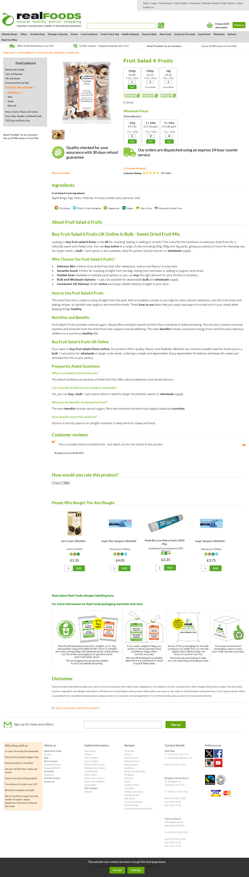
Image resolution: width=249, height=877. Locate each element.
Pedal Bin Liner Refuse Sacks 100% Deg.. (165, 542)
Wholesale (219, 34)
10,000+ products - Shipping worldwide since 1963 (104, 46)
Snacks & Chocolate (184, 34)
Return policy (90, 774)
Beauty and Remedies (135, 771)
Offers (23, 34)
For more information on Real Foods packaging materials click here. (97, 604)
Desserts (128, 778)
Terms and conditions (94, 781)
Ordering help (91, 771)
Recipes (47, 754)
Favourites (195, 3)
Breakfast (129, 774)
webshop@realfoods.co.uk (179, 757)
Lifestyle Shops (9, 34)
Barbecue (129, 768)
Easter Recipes (131, 805)
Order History (228, 3)
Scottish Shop (37, 34)
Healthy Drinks (131, 785)
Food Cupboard (89, 34)
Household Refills (52, 768)
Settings (136, 870)
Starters (128, 754)
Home (146, 3)
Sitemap (88, 791)
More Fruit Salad (61, 173)
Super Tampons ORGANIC (210, 541)
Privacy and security (94, 778)
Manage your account (94, 768)
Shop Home (9, 52)
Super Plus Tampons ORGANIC (119, 541)
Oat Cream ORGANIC (73, 541)
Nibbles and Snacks (133, 791)
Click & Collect (91, 761)
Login (154, 3)
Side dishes (129, 798)
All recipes (129, 751)
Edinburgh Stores (52, 764)
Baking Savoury (132, 761)
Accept (117, 870)
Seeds (11, 101)
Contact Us (148, 7)
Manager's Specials (58, 34)
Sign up (176, 724)
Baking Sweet (131, 764)
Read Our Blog (9, 39)
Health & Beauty (130, 34)
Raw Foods (165, 34)
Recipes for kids (132, 795)
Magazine (49, 774)
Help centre (90, 751)
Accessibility (90, 785)
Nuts (10, 97)
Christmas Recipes (133, 801)
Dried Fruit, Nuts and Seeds (50, 52)
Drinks (74, 34)
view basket (221, 27)
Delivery (232, 34)
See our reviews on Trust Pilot (219, 46)
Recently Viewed (211, 3)
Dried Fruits (73, 52)
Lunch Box (129, 788)
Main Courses (131, 757)
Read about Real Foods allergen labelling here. (83, 595)
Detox (127, 781)
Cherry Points (181, 3)
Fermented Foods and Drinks (138, 808)
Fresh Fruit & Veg (109, 34)
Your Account (165, 3)
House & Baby (149, 34)
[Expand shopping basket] (210, 25)
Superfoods (204, 34)
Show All (12, 105)
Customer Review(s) (134, 168)
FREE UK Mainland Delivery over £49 (35, 46)
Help (239, 3)
